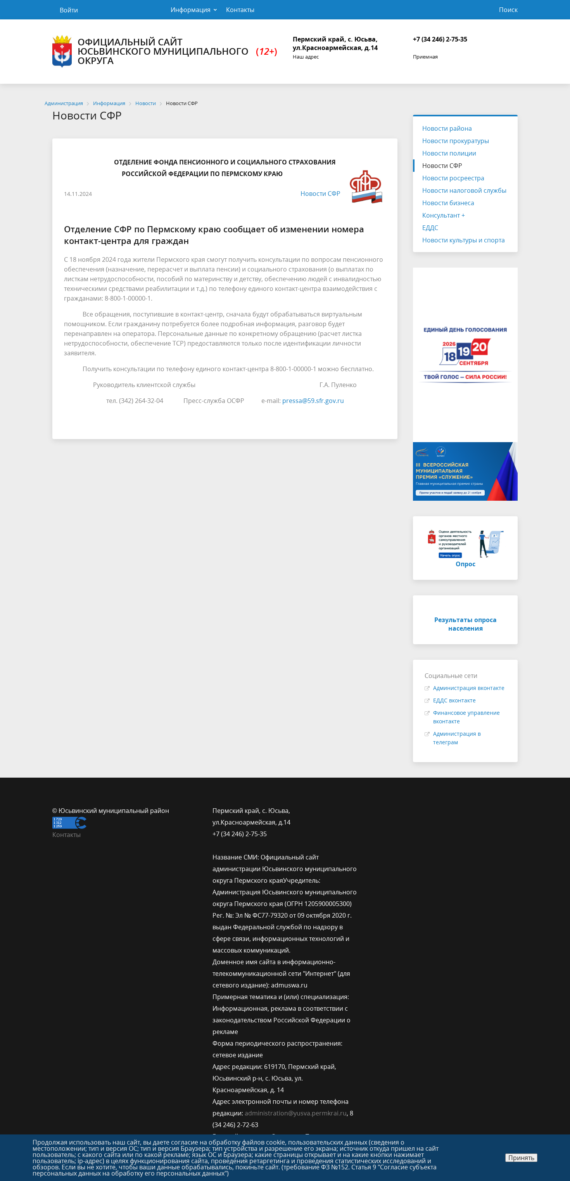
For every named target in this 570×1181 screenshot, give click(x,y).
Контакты (240, 9)
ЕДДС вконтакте (454, 700)
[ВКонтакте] (379, 810)
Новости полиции (449, 153)
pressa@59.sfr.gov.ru (313, 400)
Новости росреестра (453, 178)
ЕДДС (430, 227)
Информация (191, 9)
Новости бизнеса (448, 203)
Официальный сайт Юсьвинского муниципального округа (177, 51)
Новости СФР (320, 193)
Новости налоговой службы (464, 190)
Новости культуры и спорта (463, 240)
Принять (521, 1157)
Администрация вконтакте (468, 688)
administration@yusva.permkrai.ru (296, 1113)
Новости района (447, 128)
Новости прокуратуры (455, 141)
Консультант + (443, 215)
